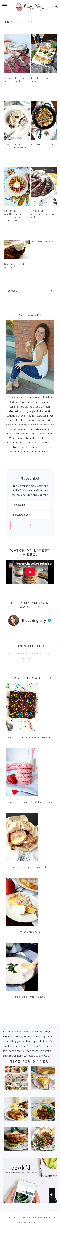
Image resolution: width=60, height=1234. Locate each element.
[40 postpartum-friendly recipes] (16, 1079)
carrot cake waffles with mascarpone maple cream (13, 215)
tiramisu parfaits (42, 241)
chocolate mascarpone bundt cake (44, 213)
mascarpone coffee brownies (15, 146)
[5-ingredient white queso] (30, 967)
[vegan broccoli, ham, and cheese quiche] (43, 1079)
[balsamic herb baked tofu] (43, 1110)
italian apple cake (30, 931)
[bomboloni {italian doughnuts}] (30, 838)
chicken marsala (42, 144)
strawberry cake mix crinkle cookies (30, 802)
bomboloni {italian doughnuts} (30, 866)
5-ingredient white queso (30, 996)
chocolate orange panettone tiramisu (17, 79)
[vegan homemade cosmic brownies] (30, 708)
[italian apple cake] (30, 903)
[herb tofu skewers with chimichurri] (43, 1140)
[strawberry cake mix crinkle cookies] (30, 773)
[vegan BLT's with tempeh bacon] (16, 1140)
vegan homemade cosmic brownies (30, 737)
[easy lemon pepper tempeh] (16, 1110)
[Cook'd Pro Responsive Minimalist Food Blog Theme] (30, 1202)
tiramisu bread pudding (14, 265)
